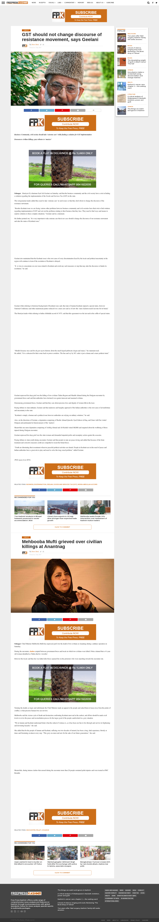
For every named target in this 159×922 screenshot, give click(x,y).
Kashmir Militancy (125, 893)
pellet (38, 830)
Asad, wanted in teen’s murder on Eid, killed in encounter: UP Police (28, 863)
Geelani (50, 484)
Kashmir (128, 890)
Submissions (124, 920)
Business (29, 484)
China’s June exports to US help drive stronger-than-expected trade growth (62, 518)
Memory (81, 2)
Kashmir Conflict (111, 893)
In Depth (42, 2)
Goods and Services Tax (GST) (65, 484)
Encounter (30, 830)
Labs (59, 2)
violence (45, 830)
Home (103, 920)
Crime (113, 895)
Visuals (51, 2)
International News (112, 901)
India (134, 890)
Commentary (69, 2)
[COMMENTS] (93, 110)
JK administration (127, 898)
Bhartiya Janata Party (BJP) (126, 895)
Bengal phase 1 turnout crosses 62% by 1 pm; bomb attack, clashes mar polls (95, 864)
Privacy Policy (135, 920)
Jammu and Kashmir (111, 890)
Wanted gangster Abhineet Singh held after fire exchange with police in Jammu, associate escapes (62, 864)
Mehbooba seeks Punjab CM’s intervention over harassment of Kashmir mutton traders (93, 518)
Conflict (141, 890)
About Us (99, 2)
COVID (142, 893)
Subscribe (110, 2)
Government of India (112, 898)
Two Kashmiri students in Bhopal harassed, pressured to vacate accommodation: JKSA (28, 518)
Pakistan (136, 893)
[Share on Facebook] (31, 110)
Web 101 (90, 2)
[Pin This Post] (62, 110)
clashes (32, 651)
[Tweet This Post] (46, 110)
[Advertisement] (62, 240)
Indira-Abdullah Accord (87, 484)
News (34, 2)
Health (107, 895)
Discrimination (40, 484)
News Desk (35, 44)
